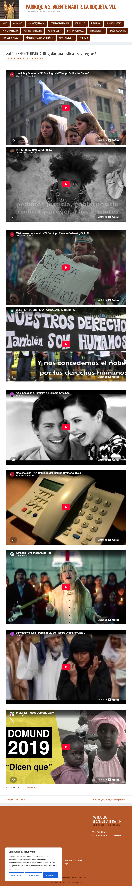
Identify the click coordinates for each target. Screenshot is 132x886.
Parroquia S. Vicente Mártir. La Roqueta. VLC (71, 7)
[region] (33, 864)
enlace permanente (27, 788)
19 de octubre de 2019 (18, 59)
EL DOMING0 (37, 59)
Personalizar (16, 875)
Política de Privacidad (67, 860)
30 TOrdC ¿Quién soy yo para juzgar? (109, 800)
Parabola (66, 883)
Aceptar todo (51, 875)
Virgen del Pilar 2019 (15, 800)
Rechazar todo (33, 875)
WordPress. (77, 883)
